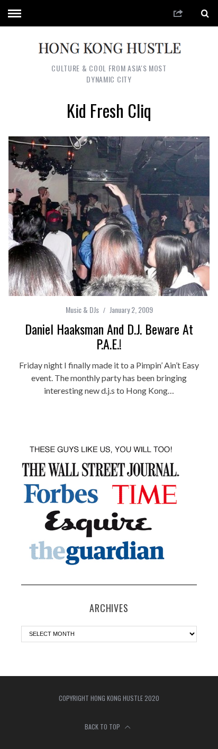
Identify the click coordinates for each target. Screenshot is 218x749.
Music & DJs (82, 309)
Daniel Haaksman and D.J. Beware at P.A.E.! (109, 336)
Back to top (103, 726)
